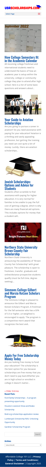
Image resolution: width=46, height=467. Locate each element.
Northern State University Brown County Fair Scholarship (21, 250)
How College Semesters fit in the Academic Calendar (22, 59)
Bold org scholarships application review (22, 414)
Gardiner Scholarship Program (17, 427)
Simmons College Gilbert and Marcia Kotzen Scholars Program (22, 293)
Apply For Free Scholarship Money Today (22, 357)
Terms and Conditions (27, 460)
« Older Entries (12, 391)
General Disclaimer (15, 463)
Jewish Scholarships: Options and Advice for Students (19, 185)
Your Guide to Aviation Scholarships (19, 121)
